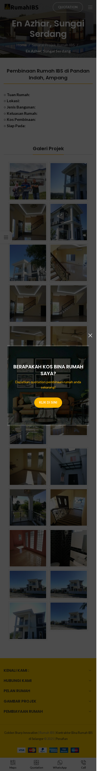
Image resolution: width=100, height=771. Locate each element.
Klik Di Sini (48, 402)
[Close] (90, 335)
